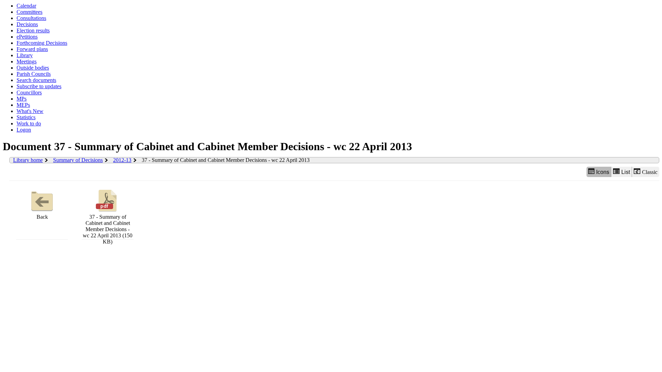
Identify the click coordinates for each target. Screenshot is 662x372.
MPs (22, 99)
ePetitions (27, 37)
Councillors (29, 92)
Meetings (27, 61)
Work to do (29, 123)
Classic (650, 172)
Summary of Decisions (78, 160)
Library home (28, 160)
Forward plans (32, 49)
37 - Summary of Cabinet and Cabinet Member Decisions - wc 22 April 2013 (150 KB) (107, 229)
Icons (602, 172)
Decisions (27, 24)
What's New (30, 111)
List (625, 172)
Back (42, 217)
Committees (29, 12)
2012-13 (122, 160)
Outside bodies (33, 68)
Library (25, 55)
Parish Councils (34, 74)
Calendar (26, 6)
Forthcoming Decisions (42, 43)
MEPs (23, 105)
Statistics (26, 117)
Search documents (36, 80)
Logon (24, 130)
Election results (33, 30)
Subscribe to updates (39, 86)
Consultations (31, 18)
